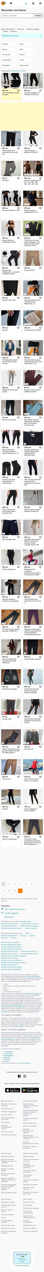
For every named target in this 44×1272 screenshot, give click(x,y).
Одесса (27, 933)
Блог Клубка (27, 1205)
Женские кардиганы (8, 1111)
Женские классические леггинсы (11, 928)
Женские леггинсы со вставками (11, 967)
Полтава (13, 938)
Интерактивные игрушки (7, 1221)
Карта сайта (27, 1199)
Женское (20, 29)
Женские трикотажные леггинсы (11, 947)
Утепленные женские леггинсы (11, 949)
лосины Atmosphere (7, 1039)
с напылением (8, 1051)
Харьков (32, 935)
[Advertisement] (22, 23)
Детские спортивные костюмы (8, 1232)
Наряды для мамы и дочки (30, 1119)
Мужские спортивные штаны (31, 1180)
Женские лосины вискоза (9, 965)
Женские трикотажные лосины (11, 944)
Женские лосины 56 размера (29, 926)
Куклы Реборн (6, 1199)
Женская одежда (32, 29)
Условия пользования (28, 1221)
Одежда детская (7, 1166)
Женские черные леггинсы (29, 924)
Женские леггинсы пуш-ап (9, 953)
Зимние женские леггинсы (9, 958)
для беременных (8, 1055)
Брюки (5, 31)
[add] (26, 3)
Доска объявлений (8, 29)
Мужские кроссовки (30, 1153)
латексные (6, 1059)
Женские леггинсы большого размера (13, 962)
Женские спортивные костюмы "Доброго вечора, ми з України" (31, 1112)
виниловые (6, 1057)
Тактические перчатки (27, 1176)
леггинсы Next (35, 1037)
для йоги (6, 1061)
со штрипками (7, 1053)
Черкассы (23, 935)
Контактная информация (28, 1212)
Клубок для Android (30, 1231)
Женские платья (7, 1108)
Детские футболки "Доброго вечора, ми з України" (8, 1179)
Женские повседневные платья (6, 1127)
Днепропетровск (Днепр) (9, 935)
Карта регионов (29, 1202)
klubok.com (3, 3)
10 (15, 891)
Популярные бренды (31, 1208)
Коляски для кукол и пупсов (8, 1206)
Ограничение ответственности (29, 1216)
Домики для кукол (7, 1156)
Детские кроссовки (8, 1225)
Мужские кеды (28, 1156)
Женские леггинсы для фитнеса (11, 960)
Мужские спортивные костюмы (31, 1160)
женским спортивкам (32, 976)
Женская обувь (6, 1115)
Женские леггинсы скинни (29, 953)
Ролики (3, 1217)
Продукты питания (8, 1202)
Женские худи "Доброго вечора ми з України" (30, 1105)
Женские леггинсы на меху (9, 951)
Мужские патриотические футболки (29, 1165)
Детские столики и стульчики (30, 1147)
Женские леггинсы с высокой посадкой (13, 956)
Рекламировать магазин (18, 71)
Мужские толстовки (30, 1184)
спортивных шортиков (31, 993)
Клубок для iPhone (30, 1228)
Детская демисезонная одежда (28, 1130)
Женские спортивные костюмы (9, 1104)
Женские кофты (7, 1132)
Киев (20, 933)
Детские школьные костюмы (8, 1174)
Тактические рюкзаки (9, 1135)
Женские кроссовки (30, 1101)
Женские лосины (25, 921)
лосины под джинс (31, 928)
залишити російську (22, 1265)
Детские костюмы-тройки (8, 1169)
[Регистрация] (40, 3)
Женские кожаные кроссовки (8, 1118)
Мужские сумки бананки (28, 1188)
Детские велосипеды (8, 1192)
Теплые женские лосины (9, 926)
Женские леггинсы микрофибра (11, 969)
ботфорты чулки (18, 1026)
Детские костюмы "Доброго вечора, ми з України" (8, 1161)
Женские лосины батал (28, 951)
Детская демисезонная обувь (30, 1142)
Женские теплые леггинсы (9, 924)
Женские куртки (7, 1101)
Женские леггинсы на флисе (10, 942)
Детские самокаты (30, 1123)
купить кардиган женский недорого (12, 1005)
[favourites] (11, 3)
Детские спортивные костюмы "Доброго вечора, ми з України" (8, 1187)
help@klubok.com (29, 1225)
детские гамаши (25, 1063)
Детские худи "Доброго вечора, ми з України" (30, 1137)
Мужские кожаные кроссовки (29, 1171)
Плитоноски (5, 1122)
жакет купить (22, 1007)
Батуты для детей (7, 1214)
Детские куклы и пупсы (7, 1210)
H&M (29, 1037)
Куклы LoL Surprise (30, 1126)
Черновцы (4, 938)
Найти (38, 16)
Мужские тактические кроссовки (31, 1193)
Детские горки (6, 1153)
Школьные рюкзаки (8, 1228)
